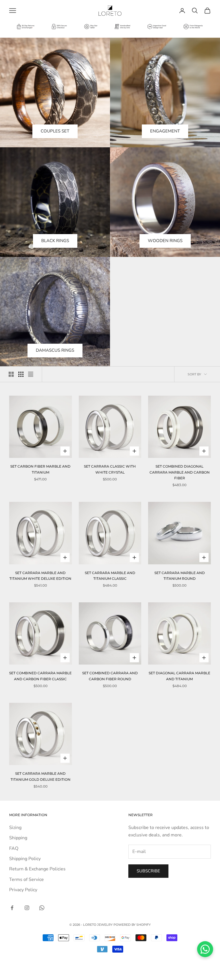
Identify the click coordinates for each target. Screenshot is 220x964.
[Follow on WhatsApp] (42, 908)
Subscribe (148, 871)
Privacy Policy (23, 890)
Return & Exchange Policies (37, 869)
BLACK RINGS (55, 240)
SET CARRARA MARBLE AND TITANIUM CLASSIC (110, 576)
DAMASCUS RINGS (55, 350)
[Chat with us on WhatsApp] (205, 949)
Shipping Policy (25, 859)
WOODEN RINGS (165, 240)
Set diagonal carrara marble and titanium (179, 676)
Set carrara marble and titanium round (179, 576)
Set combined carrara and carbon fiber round (110, 676)
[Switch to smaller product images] (20, 374)
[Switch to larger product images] (11, 374)
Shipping (18, 838)
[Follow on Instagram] (27, 908)
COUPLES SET (55, 131)
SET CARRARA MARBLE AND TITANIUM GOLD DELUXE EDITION (40, 776)
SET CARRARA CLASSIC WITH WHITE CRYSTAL (110, 469)
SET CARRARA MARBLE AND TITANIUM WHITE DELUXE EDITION (40, 576)
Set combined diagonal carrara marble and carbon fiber (180, 472)
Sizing (15, 827)
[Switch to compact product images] (30, 374)
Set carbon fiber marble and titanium (40, 469)
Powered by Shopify (132, 925)
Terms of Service (26, 879)
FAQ (13, 848)
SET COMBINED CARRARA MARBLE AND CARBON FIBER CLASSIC (40, 676)
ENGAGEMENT (165, 131)
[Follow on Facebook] (12, 908)
